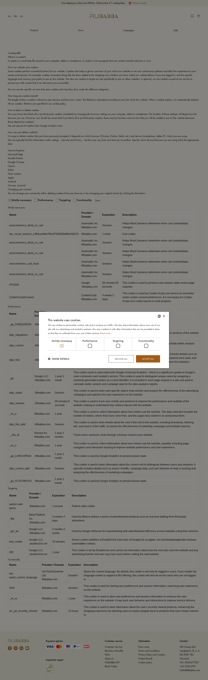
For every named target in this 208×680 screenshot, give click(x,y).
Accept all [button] (148, 358)
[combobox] (159, 316)
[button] (58, 359)
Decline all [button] (121, 358)
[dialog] (104, 340)
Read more (105, 333)
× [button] (163, 316)
